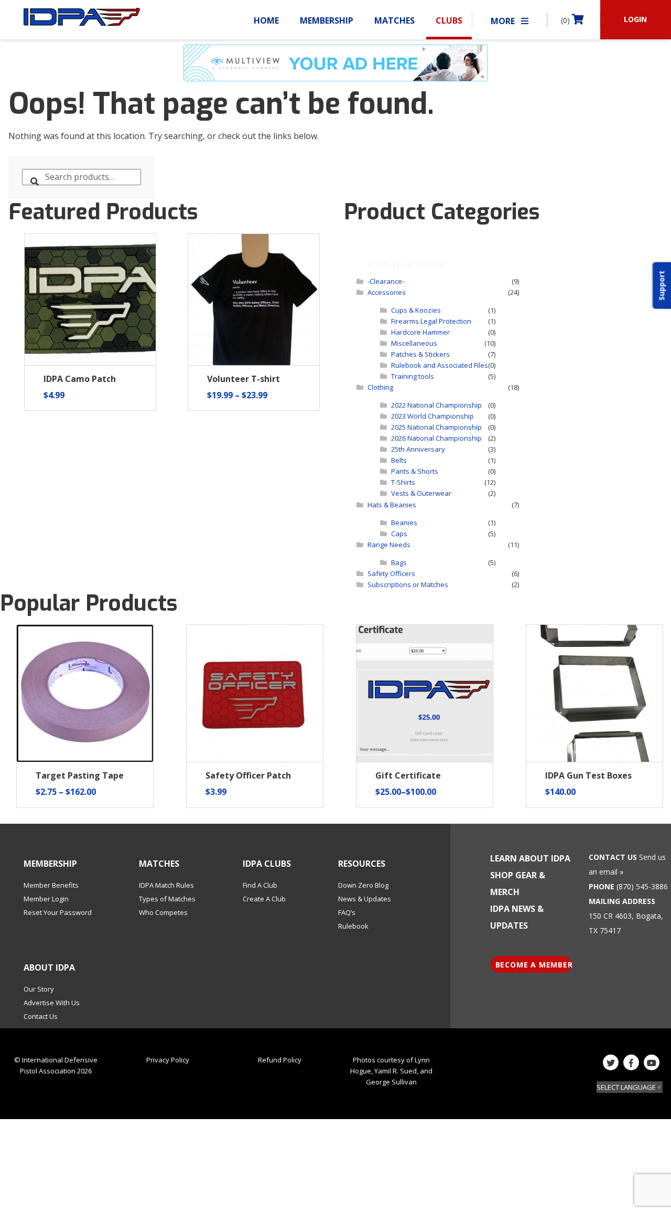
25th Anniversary (418, 449)
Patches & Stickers (420, 354)
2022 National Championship (436, 405)
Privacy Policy (167, 1060)
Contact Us (41, 1016)
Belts (399, 460)
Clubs (449, 20)
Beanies (404, 522)
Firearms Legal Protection (431, 321)
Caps (399, 533)
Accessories (386, 292)
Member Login (46, 898)
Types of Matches (167, 898)
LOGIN (635, 19)
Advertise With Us (52, 1002)
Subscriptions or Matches (407, 584)
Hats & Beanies (391, 504)
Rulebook (353, 926)
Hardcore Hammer (420, 332)
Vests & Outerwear (421, 493)
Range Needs (388, 544)
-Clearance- (385, 281)
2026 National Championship (436, 438)
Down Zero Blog (363, 885)
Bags (399, 562)
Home (266, 20)
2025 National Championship (436, 427)
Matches (394, 20)
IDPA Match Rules (166, 885)
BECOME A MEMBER (533, 965)
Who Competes (163, 912)
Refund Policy (279, 1060)
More (504, 21)
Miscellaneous (414, 343)
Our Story (39, 989)
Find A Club (260, 885)
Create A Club (264, 898)
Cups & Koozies (416, 310)
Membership (326, 20)
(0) (566, 20)
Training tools (412, 376)
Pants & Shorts (414, 471)
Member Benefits (51, 885)
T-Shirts (403, 482)
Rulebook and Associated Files (439, 365)
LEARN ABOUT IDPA (530, 858)
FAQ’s (346, 912)
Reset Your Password (58, 912)
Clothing (380, 387)
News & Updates (364, 898)
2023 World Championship (432, 416)
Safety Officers (391, 573)
